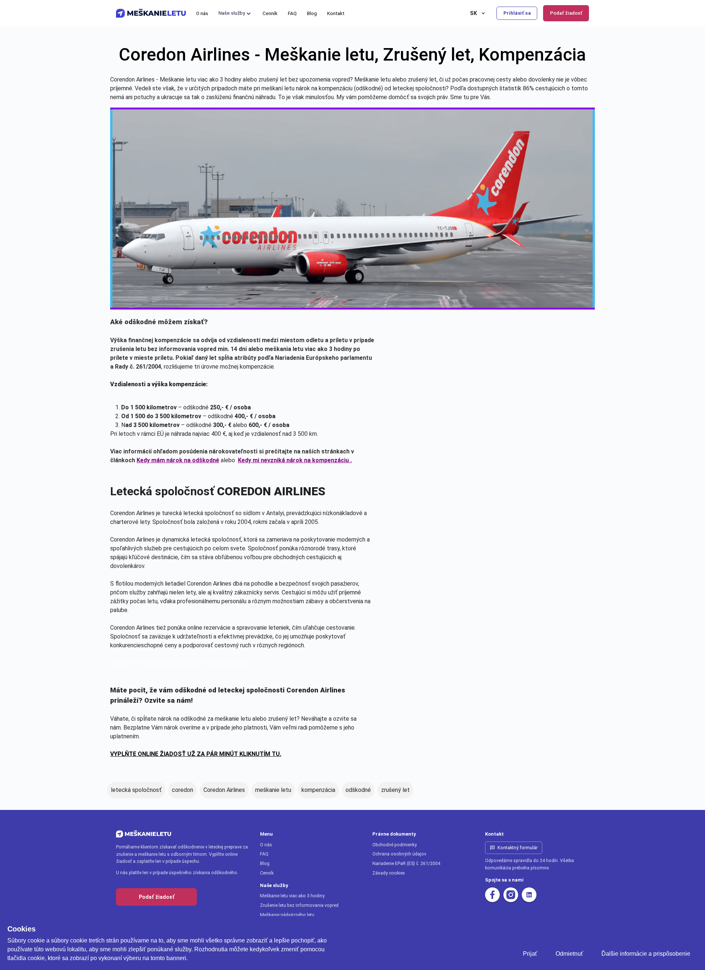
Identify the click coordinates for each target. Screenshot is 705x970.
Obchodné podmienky (394, 844)
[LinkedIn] (529, 894)
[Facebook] (492, 894)
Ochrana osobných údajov (399, 854)
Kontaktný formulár (518, 847)
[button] (235, 13)
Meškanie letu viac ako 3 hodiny (292, 895)
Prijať (530, 954)
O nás (266, 844)
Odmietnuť (569, 954)
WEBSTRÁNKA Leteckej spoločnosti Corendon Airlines (180, 662)
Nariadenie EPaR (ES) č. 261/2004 (406, 863)
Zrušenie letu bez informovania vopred (299, 905)
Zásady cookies (388, 873)
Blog (265, 863)
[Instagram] (510, 894)
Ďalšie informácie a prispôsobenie (645, 954)
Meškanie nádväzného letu (287, 914)
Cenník (267, 873)
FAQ (264, 854)
